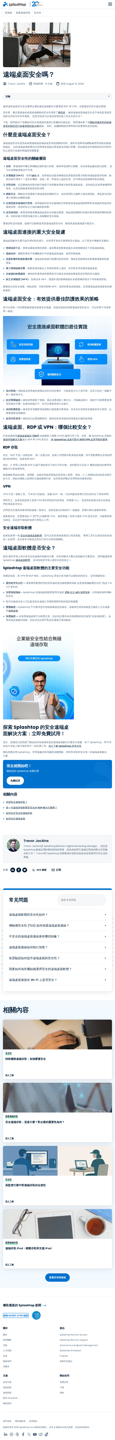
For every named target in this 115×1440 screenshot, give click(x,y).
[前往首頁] (15, 4)
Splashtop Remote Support (74, 1339)
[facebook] (18, 870)
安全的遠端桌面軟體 (31, 535)
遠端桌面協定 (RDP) (28, 436)
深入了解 (9, 1075)
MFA (34, 175)
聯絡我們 (7, 1361)
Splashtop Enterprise (70, 1350)
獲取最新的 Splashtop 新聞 (22, 1305)
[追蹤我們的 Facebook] (23, 1434)
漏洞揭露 (7, 1392)
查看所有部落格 (57, 1277)
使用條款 (33, 1421)
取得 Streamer (10, 1398)
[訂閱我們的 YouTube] (34, 1434)
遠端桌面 (13, 610)
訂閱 (58, 870)
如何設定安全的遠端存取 (19, 813)
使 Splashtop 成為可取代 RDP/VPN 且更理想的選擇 (79, 439)
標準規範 (7, 1421)
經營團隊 (7, 1339)
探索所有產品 (66, 1361)
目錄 (8, 96)
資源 (5, 1355)
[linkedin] (12, 870)
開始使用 (64, 1375)
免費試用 (15, 780)
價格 (62, 1392)
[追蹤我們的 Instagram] (11, 1434)
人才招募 (7, 1350)
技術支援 (7, 1382)
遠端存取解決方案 (12, 439)
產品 (62, 1328)
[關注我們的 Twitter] (29, 1434)
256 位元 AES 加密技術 (77, 592)
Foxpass (64, 1355)
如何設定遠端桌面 (15, 818)
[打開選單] (110, 4)
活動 (5, 1345)
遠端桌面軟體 (23, 560)
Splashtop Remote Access (73, 1334)
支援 (5, 1375)
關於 (5, 1328)
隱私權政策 (20, 1421)
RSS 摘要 (42, 870)
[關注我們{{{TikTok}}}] (46, 1434)
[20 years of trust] (35, 4)
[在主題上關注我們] (17, 1434)
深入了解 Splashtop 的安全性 (65, 746)
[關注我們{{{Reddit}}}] (40, 1434)
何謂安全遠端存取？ (17, 802)
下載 (62, 1387)
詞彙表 (6, 1366)
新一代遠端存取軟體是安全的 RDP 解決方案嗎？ (31, 807)
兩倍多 (61, 112)
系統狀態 (7, 1387)
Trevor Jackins (16, 83)
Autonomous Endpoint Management (79, 1345)
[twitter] (24, 870)
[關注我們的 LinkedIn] (5, 1434)
